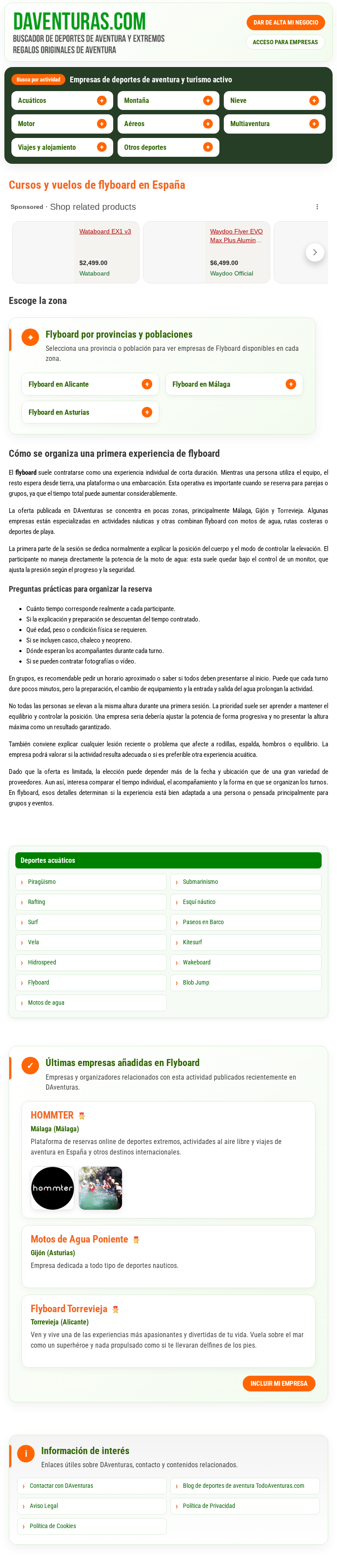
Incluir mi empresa (279, 1384)
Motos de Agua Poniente (80, 1239)
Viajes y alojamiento (47, 147)
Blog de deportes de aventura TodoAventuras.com (244, 1485)
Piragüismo (42, 881)
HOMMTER (53, 1115)
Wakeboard (197, 962)
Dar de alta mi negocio (286, 22)
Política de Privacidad (209, 1505)
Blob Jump (196, 982)
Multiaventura (250, 124)
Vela (33, 942)
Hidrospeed (42, 962)
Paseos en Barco (203, 921)
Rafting (36, 901)
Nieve (238, 100)
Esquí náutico (199, 901)
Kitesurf (192, 942)
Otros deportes (145, 147)
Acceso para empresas (285, 42)
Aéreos (134, 124)
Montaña (136, 100)
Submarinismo (200, 881)
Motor (26, 124)
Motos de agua (46, 1002)
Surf (33, 921)
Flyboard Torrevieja (70, 1309)
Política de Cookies (53, 1525)
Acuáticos (32, 100)
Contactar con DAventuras (61, 1485)
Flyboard (38, 982)
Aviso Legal (44, 1505)
